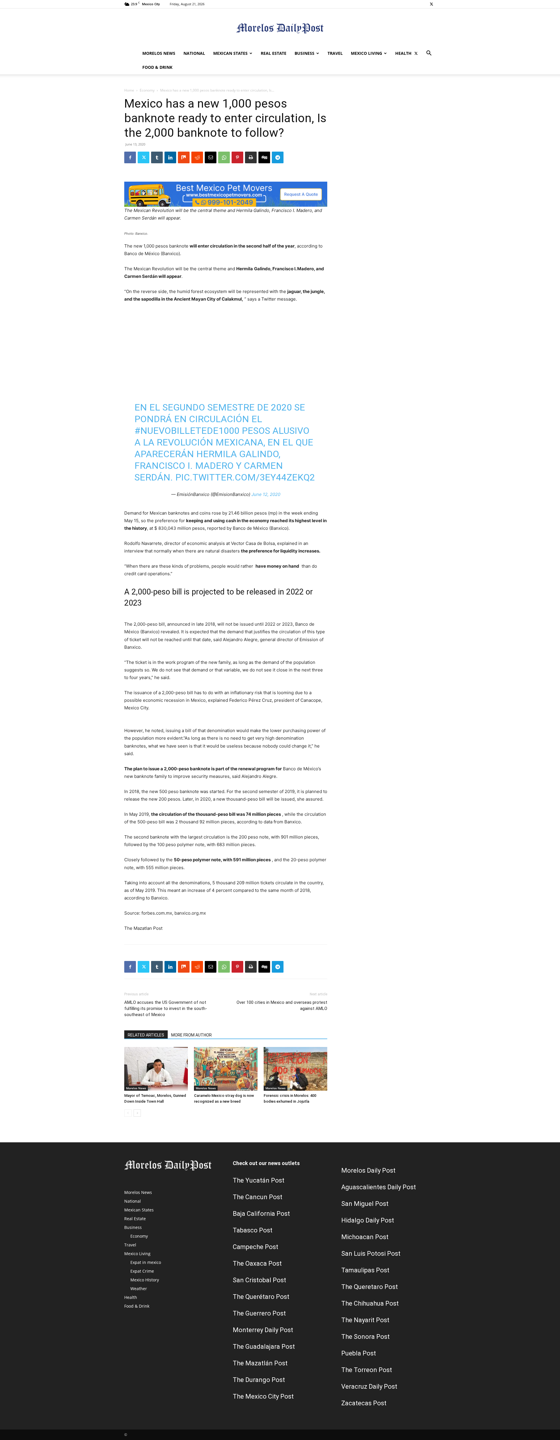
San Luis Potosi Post (370, 1253)
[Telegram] (278, 157)
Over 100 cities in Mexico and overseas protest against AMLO (282, 1005)
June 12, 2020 (265, 494)
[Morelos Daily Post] (280, 27)
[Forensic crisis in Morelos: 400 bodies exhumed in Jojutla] (295, 1069)
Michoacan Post (364, 1237)
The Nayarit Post (365, 1320)
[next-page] (137, 1113)
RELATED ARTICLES (146, 1035)
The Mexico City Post (263, 1396)
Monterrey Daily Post (263, 1330)
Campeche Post (255, 1246)
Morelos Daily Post (368, 1170)
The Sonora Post (365, 1336)
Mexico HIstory (144, 1280)
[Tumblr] (157, 157)
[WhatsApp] (224, 157)
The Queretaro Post (369, 1286)
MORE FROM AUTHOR (191, 1035)
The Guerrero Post (259, 1313)
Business (304, 53)
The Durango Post (259, 1379)
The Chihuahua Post (370, 1303)
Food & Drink (157, 67)
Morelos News (158, 53)
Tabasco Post (252, 1230)
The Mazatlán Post (260, 1363)
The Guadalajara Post (264, 1346)
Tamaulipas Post (365, 1270)
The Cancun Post (257, 1197)
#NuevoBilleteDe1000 (186, 430)
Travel (335, 53)
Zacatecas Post (363, 1403)
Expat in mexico (145, 1262)
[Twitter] (431, 4)
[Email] (210, 157)
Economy (147, 90)
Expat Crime (142, 1271)
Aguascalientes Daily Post (378, 1187)
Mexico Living (366, 53)
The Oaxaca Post (257, 1263)
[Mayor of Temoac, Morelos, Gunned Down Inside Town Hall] (156, 1069)
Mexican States (230, 53)
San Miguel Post (364, 1203)
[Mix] (184, 157)
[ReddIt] (197, 157)
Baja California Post (261, 1213)
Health (403, 53)
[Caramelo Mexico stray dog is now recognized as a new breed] (226, 1069)
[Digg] (264, 157)
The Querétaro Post (261, 1296)
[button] (429, 54)
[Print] (251, 157)
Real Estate (273, 53)
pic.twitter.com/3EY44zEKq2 (245, 477)
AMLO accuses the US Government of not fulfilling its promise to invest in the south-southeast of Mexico (165, 1008)
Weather (138, 1288)
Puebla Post (358, 1353)
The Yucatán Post (258, 1180)
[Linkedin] (170, 157)
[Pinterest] (237, 157)
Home (129, 90)
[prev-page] (128, 1113)
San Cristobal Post (259, 1280)
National (194, 53)
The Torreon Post (366, 1370)
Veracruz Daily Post (369, 1386)
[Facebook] (130, 157)
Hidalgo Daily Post (367, 1220)
